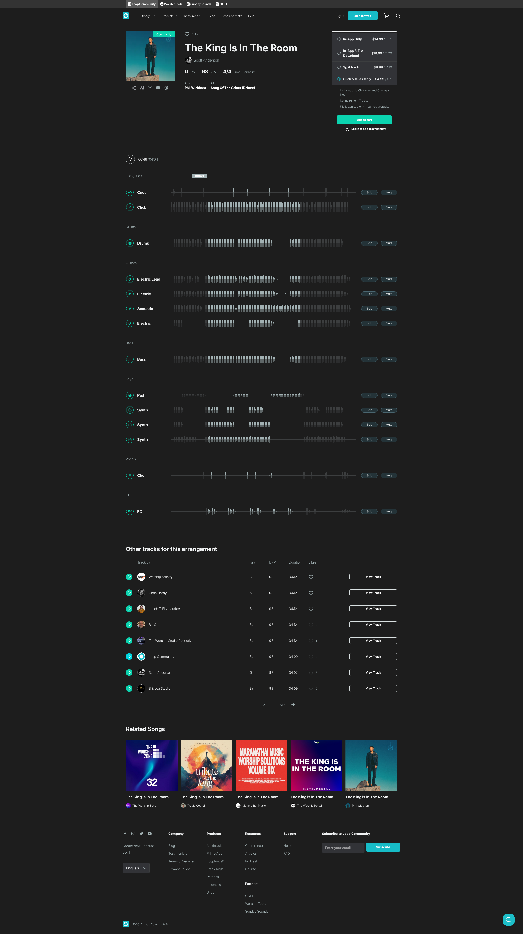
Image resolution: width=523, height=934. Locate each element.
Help (251, 16)
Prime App (214, 853)
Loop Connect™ (232, 16)
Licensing (214, 884)
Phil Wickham (195, 88)
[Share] (134, 88)
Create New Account (138, 846)
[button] (150, 56)
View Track (373, 576)
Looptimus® (216, 861)
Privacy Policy (179, 869)
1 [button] (258, 704)
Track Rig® (215, 869)
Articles (251, 853)
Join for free (362, 15)
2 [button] (264, 704)
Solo (369, 192)
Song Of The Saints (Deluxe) (233, 88)
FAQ (287, 853)
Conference (254, 846)
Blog (171, 846)
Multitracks (215, 846)
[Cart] (386, 15)
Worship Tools (255, 903)
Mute (389, 192)
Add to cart (364, 119)
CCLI (249, 896)
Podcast (251, 861)
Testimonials (177, 853)
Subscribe (383, 847)
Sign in (340, 16)
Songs (146, 16)
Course (250, 869)
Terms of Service (181, 861)
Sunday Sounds (256, 911)
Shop (210, 892)
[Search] (398, 15)
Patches (213, 877)
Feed (212, 16)
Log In (127, 852)
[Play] (130, 159)
